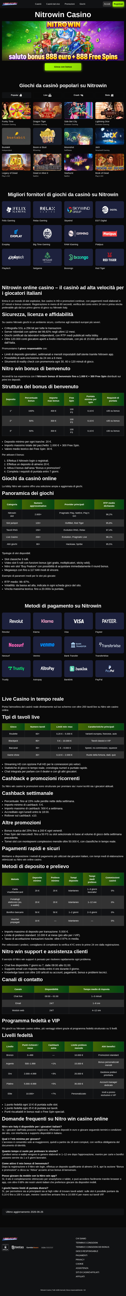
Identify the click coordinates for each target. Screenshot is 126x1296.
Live (45, 95)
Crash (76, 95)
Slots (107, 95)
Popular (14, 95)
